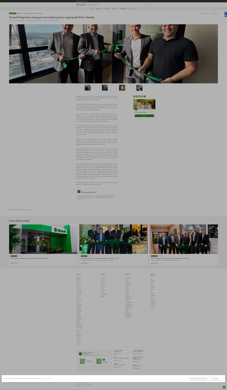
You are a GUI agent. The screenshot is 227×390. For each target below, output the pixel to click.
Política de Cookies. (47, 378)
